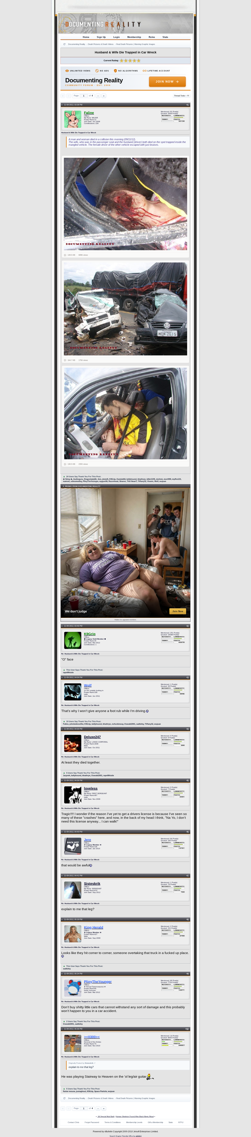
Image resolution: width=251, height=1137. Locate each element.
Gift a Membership (155, 1122)
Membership (134, 37)
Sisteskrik (92, 883)
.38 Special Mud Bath (105, 1116)
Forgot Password (92, 1122)
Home (86, 37)
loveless (90, 788)
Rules (152, 37)
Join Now (165, 81)
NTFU (180, 1122)
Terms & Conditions (112, 1122)
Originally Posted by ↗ (82, 1063)
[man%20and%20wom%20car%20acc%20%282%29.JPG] (125, 308)
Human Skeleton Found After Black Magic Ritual (135, 1116)
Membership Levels (134, 1122)
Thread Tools (180, 96)
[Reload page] (64, 44)
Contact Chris (73, 1122)
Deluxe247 (92, 737)
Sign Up (101, 37)
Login (116, 37)
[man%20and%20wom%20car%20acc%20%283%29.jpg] (125, 413)
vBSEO (139, 1136)
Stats (165, 37)
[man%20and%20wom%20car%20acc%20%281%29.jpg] (125, 204)
